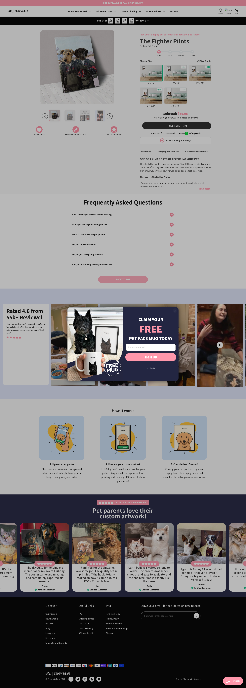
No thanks (151, 368)
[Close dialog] (175, 310)
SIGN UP (150, 357)
